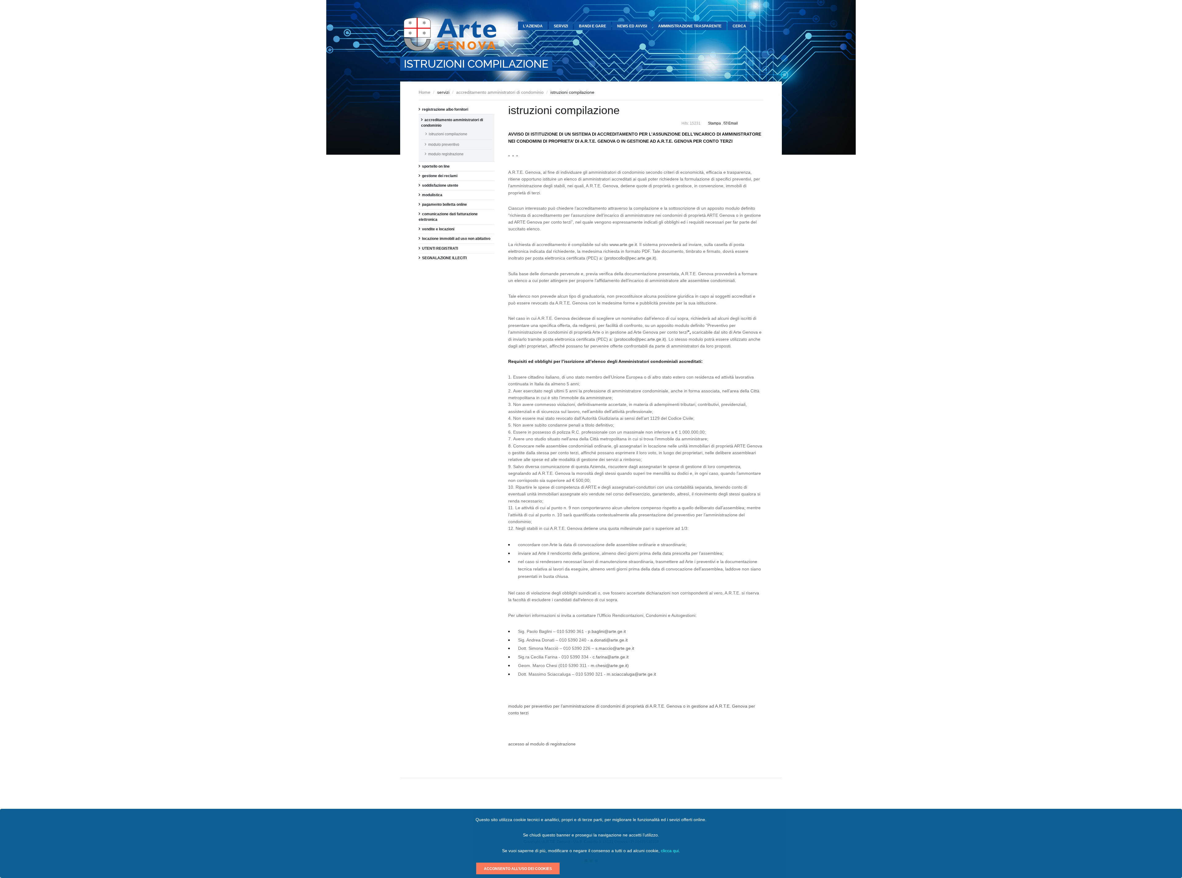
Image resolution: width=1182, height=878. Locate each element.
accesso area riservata (283, 154)
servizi (561, 26)
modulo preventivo (443, 144)
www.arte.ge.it (623, 244)
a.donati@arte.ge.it (609, 640)
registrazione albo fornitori (445, 109)
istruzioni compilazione (448, 134)
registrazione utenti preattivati (289, 145)
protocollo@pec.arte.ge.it (630, 258)
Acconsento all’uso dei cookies (518, 869)
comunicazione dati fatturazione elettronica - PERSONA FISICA (317, 119)
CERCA (739, 26)
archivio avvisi (326, 59)
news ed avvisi (632, 26)
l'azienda (533, 26)
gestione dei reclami (439, 176)
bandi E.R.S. (286, 76)
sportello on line (436, 166)
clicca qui (670, 850)
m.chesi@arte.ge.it (609, 665)
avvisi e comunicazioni (333, 50)
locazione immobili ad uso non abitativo (456, 238)
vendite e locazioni (438, 229)
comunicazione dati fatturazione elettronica (275, 107)
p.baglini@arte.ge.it (607, 631)
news (318, 41)
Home (424, 92)
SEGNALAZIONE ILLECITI (444, 258)
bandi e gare (592, 26)
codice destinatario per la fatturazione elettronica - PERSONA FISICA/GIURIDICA (314, 130)
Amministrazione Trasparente (690, 26)
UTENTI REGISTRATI (440, 248)
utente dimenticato (279, 171)
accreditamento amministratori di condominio (500, 92)
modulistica (432, 195)
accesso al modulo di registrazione (542, 743)
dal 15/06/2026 (367, 41)
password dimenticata (282, 162)
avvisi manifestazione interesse (302, 84)
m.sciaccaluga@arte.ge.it (631, 674)
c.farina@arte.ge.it (611, 656)
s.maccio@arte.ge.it (614, 648)
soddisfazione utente (440, 185)
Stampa (715, 123)
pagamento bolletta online (272, 97)
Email (732, 123)
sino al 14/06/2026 (370, 50)
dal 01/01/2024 (302, 69)
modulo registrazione (446, 154)
